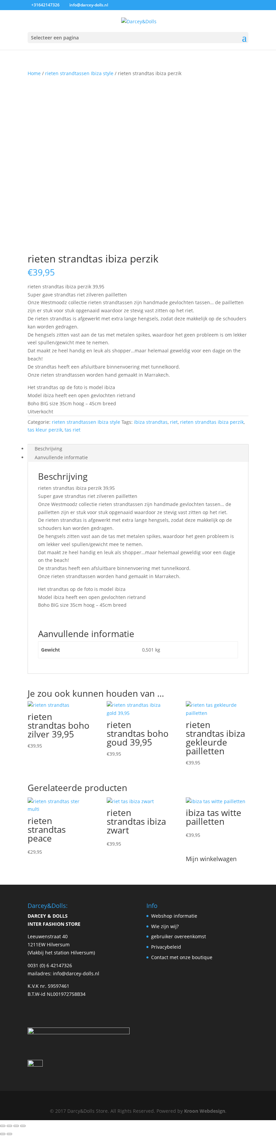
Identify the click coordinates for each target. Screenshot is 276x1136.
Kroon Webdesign (204, 1111)
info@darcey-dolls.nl (76, 973)
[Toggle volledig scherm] (9, 1126)
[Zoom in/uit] (2, 1126)
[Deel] (16, 1126)
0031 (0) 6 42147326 (50, 965)
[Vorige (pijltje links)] (2, 1134)
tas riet (72, 430)
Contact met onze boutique (181, 957)
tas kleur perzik (45, 430)
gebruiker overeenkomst (178, 936)
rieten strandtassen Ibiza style (79, 73)
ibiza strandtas (151, 422)
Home (34, 73)
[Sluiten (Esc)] (23, 1126)
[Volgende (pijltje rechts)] (9, 1134)
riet (174, 422)
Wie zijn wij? (165, 926)
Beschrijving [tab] (48, 448)
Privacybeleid (166, 947)
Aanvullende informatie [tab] (61, 457)
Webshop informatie (174, 916)
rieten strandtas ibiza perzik (212, 422)
